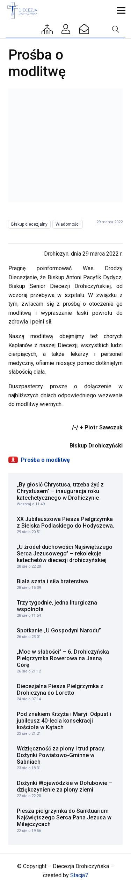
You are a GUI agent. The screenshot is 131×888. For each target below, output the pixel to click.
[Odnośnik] (65, 145)
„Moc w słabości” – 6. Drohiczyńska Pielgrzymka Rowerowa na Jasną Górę (63, 658)
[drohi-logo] (24, 10)
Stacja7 (79, 875)
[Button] (47, 29)
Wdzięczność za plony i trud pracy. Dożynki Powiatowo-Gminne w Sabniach (61, 755)
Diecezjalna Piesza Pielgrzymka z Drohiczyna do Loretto (60, 689)
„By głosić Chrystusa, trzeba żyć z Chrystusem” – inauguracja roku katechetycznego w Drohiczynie (60, 491)
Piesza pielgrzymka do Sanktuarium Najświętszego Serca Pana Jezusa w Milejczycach (64, 817)
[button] (121, 10)
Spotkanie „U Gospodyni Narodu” (59, 630)
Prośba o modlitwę (45, 460)
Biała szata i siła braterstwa (52, 581)
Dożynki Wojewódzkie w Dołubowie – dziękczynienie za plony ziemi (64, 786)
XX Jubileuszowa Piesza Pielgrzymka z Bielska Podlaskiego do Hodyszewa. (65, 522)
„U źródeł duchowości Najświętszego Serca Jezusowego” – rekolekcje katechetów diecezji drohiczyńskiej (64, 553)
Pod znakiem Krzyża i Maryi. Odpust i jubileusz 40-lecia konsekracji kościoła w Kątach (64, 721)
